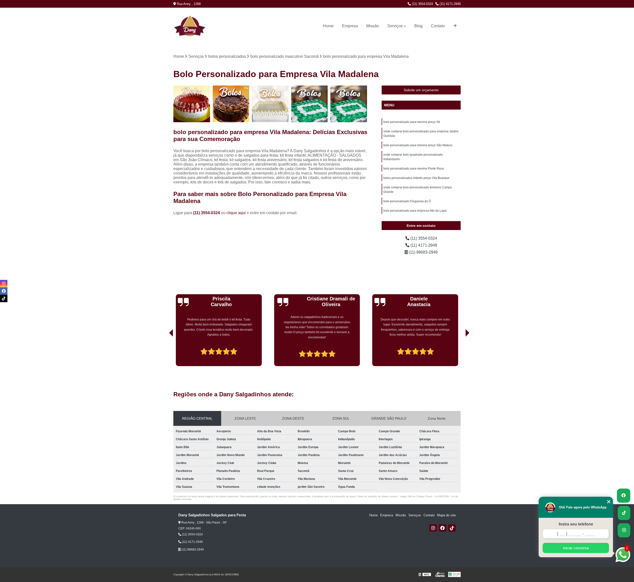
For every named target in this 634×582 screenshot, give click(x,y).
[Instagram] (433, 528)
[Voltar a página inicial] (183, 26)
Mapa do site (446, 515)
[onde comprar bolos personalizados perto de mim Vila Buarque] (270, 104)
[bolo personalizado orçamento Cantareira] (348, 104)
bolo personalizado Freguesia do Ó (407, 201)
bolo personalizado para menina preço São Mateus (417, 145)
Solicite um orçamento (421, 90)
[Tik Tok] (452, 528)
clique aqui (236, 213)
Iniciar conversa (576, 548)
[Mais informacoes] (455, 26)
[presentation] (164, 352)
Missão (372, 26)
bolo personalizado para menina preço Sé (411, 122)
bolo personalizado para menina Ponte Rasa (413, 168)
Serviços (395, 26)
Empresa (350, 26)
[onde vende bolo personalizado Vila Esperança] (191, 104)
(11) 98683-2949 (423, 252)
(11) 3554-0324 (422, 4)
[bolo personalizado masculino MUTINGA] (231, 104)
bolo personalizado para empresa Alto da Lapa (415, 210)
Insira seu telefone (576, 524)
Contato (438, 26)
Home (328, 26)
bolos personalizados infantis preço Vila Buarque (416, 178)
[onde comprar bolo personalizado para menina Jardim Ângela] (309, 104)
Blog (418, 26)
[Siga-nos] (624, 530)
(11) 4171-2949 (450, 4)
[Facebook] (442, 528)
